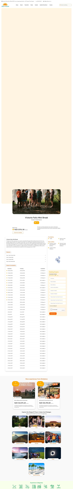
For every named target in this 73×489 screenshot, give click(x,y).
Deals (32, 4)
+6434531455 (38, 1)
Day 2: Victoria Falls (9, 257)
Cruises (51, 4)
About (21, 4)
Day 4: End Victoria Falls (10, 261)
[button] (14, 201)
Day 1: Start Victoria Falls (10, 255)
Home (17, 4)
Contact (36, 4)
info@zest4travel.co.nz (47, 1)
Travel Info (27, 4)
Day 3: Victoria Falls (9, 259)
